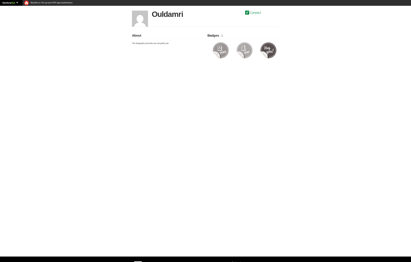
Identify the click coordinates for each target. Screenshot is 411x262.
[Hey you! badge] (268, 50)
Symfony (8, 2)
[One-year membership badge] (244, 50)
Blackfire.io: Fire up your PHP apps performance (51, 3)
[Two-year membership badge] (220, 50)
